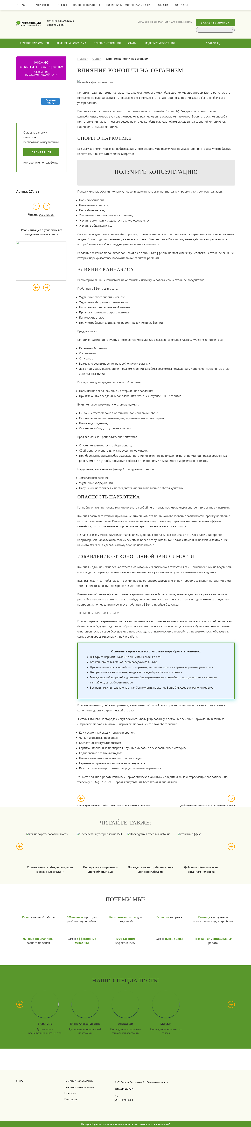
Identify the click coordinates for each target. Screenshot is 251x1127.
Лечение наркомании (34, 43)
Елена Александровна (85, 1024)
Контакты (181, 5)
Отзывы (62, 5)
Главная (82, 59)
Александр (125, 1024)
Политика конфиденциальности (128, 5)
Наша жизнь (42, 5)
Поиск (211, 43)
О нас (21, 5)
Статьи (132, 43)
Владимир (45, 1024)
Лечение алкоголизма (71, 43)
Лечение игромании (107, 43)
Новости (162, 5)
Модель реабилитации (160, 43)
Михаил (165, 1024)
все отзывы (46, 214)
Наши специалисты (86, 5)
